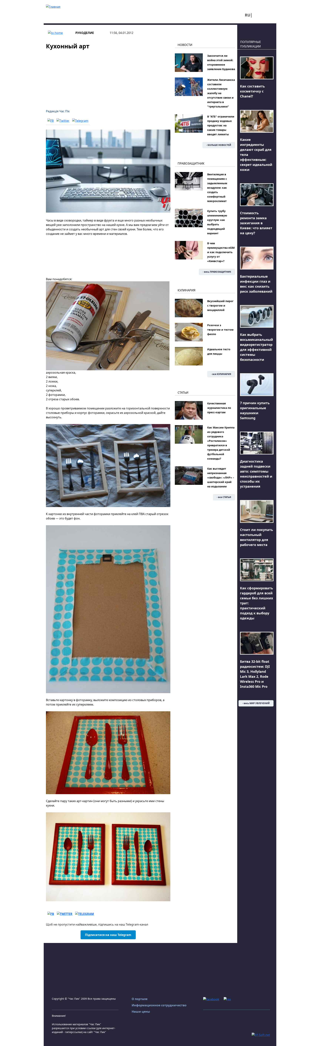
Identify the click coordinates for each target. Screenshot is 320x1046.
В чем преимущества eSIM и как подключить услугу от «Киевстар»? (221, 252)
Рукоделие (84, 33)
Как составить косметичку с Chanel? (252, 91)
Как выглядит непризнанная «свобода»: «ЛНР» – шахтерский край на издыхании (220, 477)
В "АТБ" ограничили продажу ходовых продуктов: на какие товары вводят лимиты (220, 125)
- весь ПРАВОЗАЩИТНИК (217, 271)
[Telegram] (80, 120)
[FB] (50, 120)
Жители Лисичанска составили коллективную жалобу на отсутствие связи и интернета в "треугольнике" (221, 93)
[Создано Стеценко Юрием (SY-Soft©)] (261, 1034)
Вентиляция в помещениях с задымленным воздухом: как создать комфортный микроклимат (217, 188)
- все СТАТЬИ (224, 497)
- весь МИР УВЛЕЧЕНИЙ (256, 703)
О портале (139, 999)
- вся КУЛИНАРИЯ (221, 374)
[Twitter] (62, 120)
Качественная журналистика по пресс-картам (219, 408)
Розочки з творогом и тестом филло (220, 329)
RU (247, 15)
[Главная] (53, 6)
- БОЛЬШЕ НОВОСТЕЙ (218, 145)
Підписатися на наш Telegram (108, 935)
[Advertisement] (108, 77)
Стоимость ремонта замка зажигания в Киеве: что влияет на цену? (256, 223)
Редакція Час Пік (58, 111)
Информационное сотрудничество (159, 1005)
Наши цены (141, 1011)
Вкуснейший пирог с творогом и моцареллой (220, 305)
